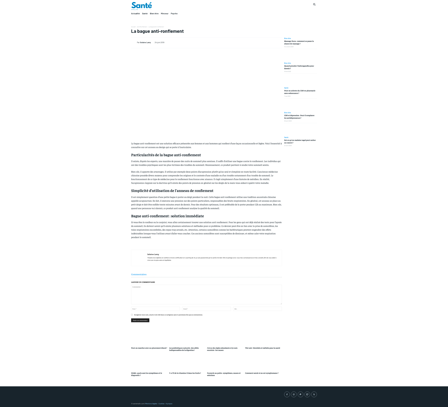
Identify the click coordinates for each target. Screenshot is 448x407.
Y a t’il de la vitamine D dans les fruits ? (185, 373)
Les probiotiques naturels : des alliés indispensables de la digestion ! (184, 349)
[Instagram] (294, 394)
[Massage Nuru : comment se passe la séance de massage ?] (300, 31)
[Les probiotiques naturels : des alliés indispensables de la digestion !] (187, 336)
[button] (314, 4)
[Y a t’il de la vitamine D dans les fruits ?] (187, 361)
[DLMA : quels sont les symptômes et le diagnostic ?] (149, 361)
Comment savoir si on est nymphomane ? (261, 373)
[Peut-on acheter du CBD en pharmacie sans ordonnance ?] (300, 80)
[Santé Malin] (141, 6)
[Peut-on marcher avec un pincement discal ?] (149, 336)
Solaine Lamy (145, 42)
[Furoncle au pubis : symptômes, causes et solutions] (225, 361)
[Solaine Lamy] (134, 42)
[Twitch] (307, 394)
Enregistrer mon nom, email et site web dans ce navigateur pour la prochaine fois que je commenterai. (168, 315)
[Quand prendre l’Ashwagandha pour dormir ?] (300, 55)
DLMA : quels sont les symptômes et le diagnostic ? (146, 374)
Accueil (133, 27)
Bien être (287, 38)
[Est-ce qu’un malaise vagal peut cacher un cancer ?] (300, 130)
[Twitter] (314, 394)
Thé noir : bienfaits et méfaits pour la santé (262, 348)
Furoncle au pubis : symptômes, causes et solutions (224, 374)
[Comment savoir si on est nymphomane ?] (263, 361)
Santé (286, 88)
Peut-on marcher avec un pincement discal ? (149, 348)
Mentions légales (151, 404)
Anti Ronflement (142, 27)
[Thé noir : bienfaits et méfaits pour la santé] (263, 336)
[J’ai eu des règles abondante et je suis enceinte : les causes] (225, 336)
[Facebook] (287, 394)
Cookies (161, 404)
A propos (169, 404)
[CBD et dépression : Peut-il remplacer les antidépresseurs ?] (300, 105)
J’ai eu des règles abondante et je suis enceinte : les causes (222, 349)
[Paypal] (300, 394)
